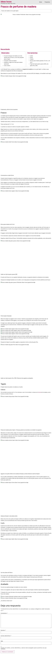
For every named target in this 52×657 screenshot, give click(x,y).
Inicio (40, 2)
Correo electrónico (6, 635)
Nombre (3, 630)
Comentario (4, 613)
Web (2, 641)
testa (40, 392)
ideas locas (6, 1)
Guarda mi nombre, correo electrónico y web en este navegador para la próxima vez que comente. (23, 648)
